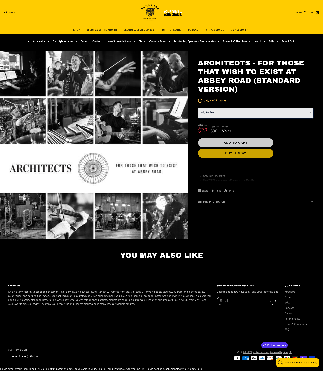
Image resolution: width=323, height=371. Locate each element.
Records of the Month (101, 29)
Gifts (271, 41)
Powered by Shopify (281, 352)
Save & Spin (288, 41)
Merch (257, 41)
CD (140, 41)
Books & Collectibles (235, 41)
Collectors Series (90, 41)
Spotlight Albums (63, 41)
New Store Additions (119, 41)
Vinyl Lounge (215, 29)
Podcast (194, 29)
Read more (204, 183)
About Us (290, 292)
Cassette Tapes (157, 41)
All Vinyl (38, 41)
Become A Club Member (139, 29)
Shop (76, 29)
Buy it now (235, 153)
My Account (238, 29)
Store (288, 297)
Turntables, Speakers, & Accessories (195, 41)
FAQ (287, 329)
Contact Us (291, 313)
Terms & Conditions (296, 324)
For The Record (171, 29)
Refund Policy (292, 318)
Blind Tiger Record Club (256, 352)
